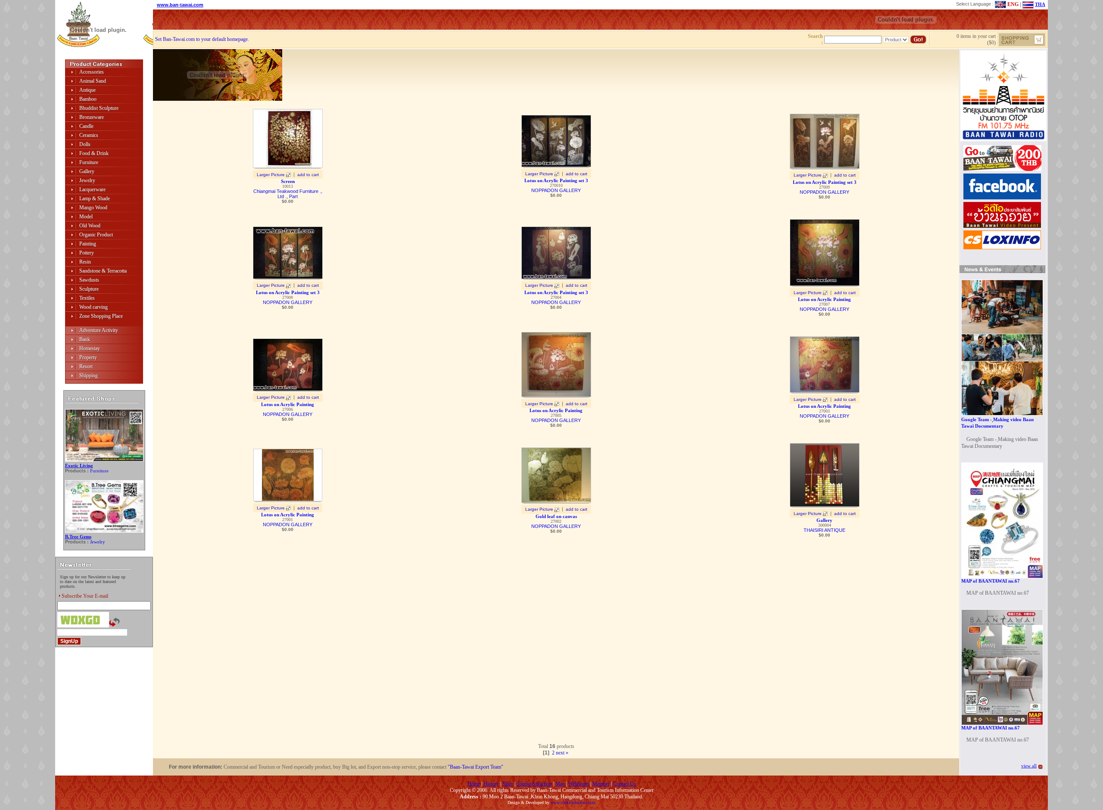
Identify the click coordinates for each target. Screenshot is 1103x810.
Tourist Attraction (534, 784)
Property (88, 357)
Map (560, 784)
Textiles (87, 298)
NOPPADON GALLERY (556, 190)
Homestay (89, 348)
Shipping (88, 375)
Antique (87, 90)
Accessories (91, 72)
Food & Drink (94, 153)
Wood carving (93, 307)
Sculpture (89, 289)
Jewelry (87, 180)
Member (601, 784)
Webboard (578, 784)
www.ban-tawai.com (180, 4)
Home (473, 784)
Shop (507, 784)
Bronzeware (91, 117)
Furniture (88, 162)
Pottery (86, 253)
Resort (86, 366)
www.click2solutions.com (573, 802)
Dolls (84, 144)
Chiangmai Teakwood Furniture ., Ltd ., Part (287, 194)
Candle (86, 126)
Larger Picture (271, 174)
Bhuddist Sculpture (98, 108)
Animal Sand (92, 81)
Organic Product (96, 235)
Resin (85, 262)
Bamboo (88, 99)
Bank (84, 339)
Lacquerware (92, 189)
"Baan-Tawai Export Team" (475, 767)
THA (1040, 4)
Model (86, 217)
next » (562, 753)
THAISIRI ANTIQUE (824, 530)
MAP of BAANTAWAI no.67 (990, 580)
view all (1029, 765)
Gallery (86, 171)
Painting (87, 244)
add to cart (308, 174)
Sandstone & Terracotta (103, 271)
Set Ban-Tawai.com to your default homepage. (202, 39)
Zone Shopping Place (101, 316)
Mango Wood (93, 208)
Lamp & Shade (94, 199)
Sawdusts (89, 280)
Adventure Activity (98, 330)
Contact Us (624, 784)
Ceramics (88, 135)
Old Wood (89, 226)
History (491, 784)
